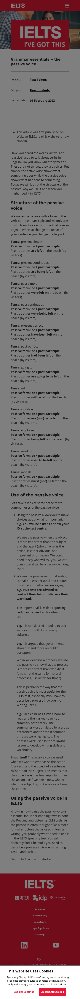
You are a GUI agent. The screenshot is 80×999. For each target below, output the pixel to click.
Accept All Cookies (52, 992)
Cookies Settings (24, 992)
